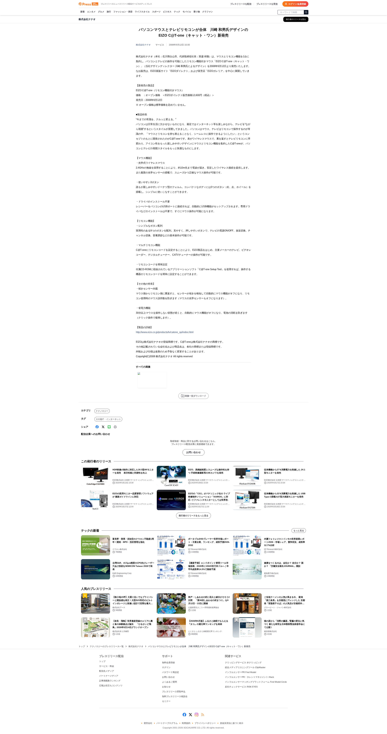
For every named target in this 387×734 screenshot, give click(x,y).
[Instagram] (196, 714)
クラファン (207, 11)
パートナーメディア (108, 676)
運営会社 (148, 723)
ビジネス (167, 11)
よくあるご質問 (169, 682)
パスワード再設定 (170, 672)
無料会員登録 (168, 662)
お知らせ (166, 686)
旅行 (109, 11)
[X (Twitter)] (103, 426)
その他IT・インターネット (108, 419)
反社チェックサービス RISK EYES (241, 686)
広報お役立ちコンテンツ (110, 685)
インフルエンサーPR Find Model (240, 672)
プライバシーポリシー (205, 723)
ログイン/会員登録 (297, 4)
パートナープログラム (167, 723)
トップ (82, 646)
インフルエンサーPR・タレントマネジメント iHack (249, 677)
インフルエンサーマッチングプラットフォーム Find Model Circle (256, 682)
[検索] (306, 12)
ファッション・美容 (122, 11)
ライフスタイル (142, 11)
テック (177, 11)
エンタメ (91, 11)
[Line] (109, 426)
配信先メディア (106, 671)
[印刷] (115, 426)
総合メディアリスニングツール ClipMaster (245, 667)
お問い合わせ (193, 452)
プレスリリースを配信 (240, 4)
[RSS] (202, 714)
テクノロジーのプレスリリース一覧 (107, 646)
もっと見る (298, 530)
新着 (82, 11)
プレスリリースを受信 (267, 4)
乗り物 (197, 11)
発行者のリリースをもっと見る (193, 515)
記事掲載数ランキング (109, 680)
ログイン (166, 667)
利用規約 (186, 723)
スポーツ (156, 11)
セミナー (166, 701)
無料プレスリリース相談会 (174, 696)
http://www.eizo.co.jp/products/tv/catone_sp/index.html (165, 332)
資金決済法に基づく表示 (231, 723)
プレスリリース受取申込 (173, 691)
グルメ (101, 11)
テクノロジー (102, 411)
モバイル (187, 11)
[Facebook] (97, 426)
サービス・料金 (106, 666)
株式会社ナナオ (143, 45)
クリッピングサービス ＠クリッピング (243, 662)
